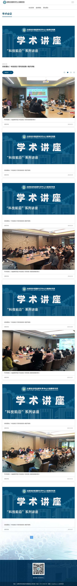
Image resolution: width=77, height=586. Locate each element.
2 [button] (67, 72)
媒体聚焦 (38, 7)
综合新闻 (31, 7)
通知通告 (45, 7)
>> (52, 537)
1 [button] (64, 72)
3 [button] (70, 72)
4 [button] (74, 72)
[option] (38, 47)
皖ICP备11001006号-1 (38, 577)
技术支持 (61, 583)
